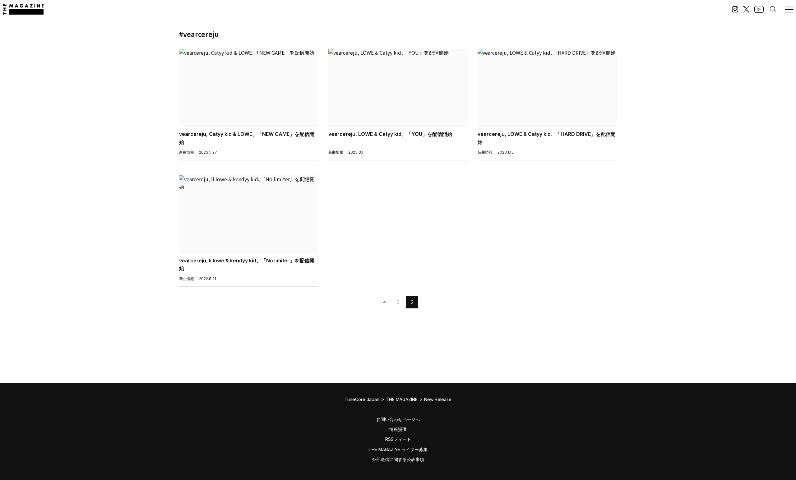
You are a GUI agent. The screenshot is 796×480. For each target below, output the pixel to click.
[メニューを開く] (789, 9)
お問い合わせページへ (398, 419)
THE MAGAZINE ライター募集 (398, 449)
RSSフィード (398, 439)
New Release (437, 399)
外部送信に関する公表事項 (398, 459)
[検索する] (773, 9)
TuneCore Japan (362, 399)
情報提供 (398, 429)
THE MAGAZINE (402, 399)
